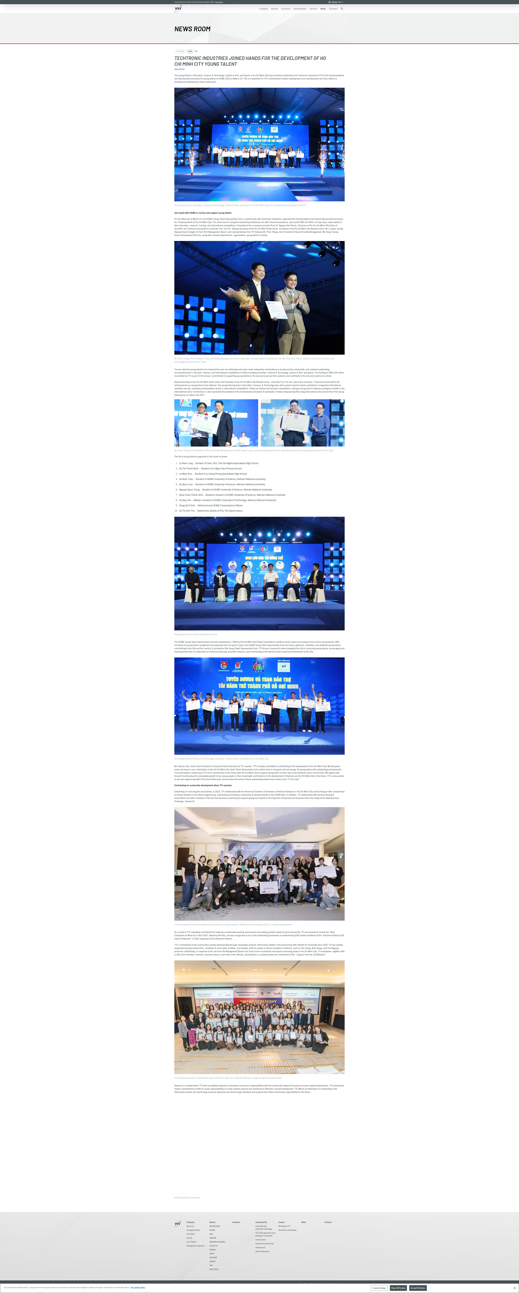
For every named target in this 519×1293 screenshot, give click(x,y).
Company (190, 1222)
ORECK (212, 1261)
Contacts (328, 1222)
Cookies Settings (379, 1288)
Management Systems (195, 1245)
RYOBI (212, 1230)
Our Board (191, 1234)
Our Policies (191, 1242)
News (303, 1222)
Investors (236, 1222)
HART (211, 1253)
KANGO (212, 1249)
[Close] (515, 1288)
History (189, 1238)
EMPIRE (212, 1238)
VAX (211, 1265)
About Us (190, 1226)
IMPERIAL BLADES (217, 1242)
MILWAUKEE (214, 1226)
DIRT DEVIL (214, 1269)
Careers (281, 1222)
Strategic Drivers (193, 1230)
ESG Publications (262, 1251)
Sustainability (261, 1222)
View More (236, 2)
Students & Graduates (287, 1230)
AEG (211, 1234)
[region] (259, 1288)
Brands (212, 1222)
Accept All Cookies (418, 1288)
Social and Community (264, 1243)
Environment (260, 1239)
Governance (260, 1247)
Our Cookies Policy (138, 1287)
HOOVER (213, 1257)
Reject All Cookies (398, 1288)
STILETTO (213, 1245)
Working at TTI (284, 1226)
